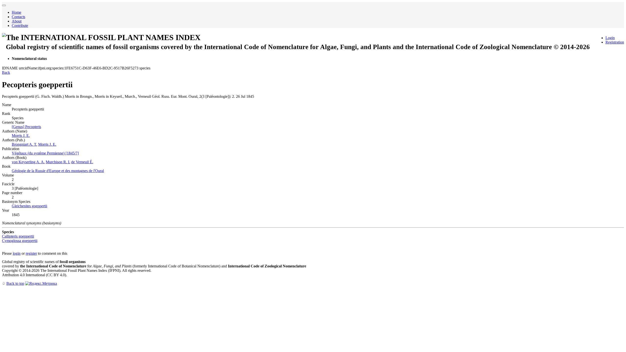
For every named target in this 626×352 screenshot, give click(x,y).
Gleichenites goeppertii (29, 206)
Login (610, 38)
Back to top (15, 283)
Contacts (18, 17)
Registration (614, 42)
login (17, 253)
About (17, 21)
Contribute (20, 25)
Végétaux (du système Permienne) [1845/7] (45, 153)
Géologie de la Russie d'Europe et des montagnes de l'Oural (58, 171)
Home (16, 12)
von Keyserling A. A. (28, 162)
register (31, 253)
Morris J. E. (21, 135)
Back (6, 72)
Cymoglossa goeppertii (19, 241)
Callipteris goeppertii (18, 236)
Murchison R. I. (58, 162)
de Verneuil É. (82, 162)
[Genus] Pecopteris (26, 127)
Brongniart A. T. (24, 144)
